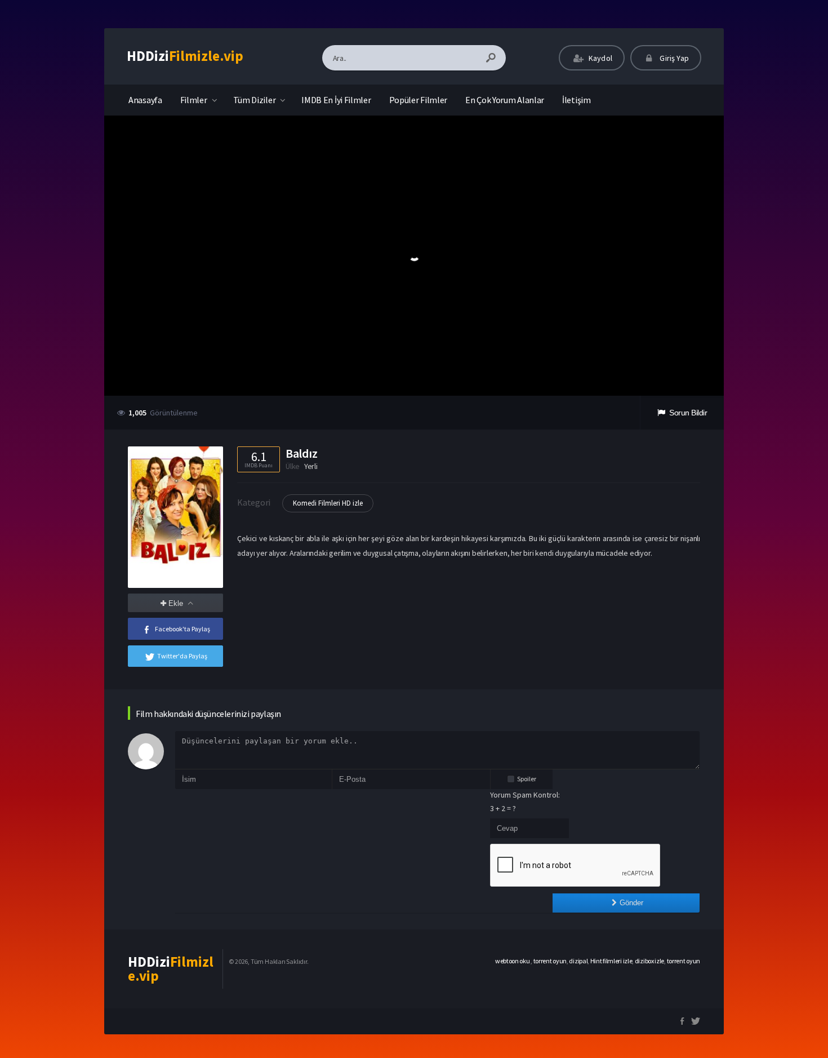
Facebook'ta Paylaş (182, 629)
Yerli (311, 466)
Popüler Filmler (418, 99)
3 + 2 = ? (503, 808)
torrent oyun (550, 961)
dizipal (578, 961)
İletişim (576, 99)
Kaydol (599, 58)
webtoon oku (513, 961)
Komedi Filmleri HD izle (328, 503)
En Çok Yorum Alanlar (504, 99)
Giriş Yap (673, 58)
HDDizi (185, 56)
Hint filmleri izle (611, 961)
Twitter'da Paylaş (182, 656)
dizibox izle (649, 961)
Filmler (193, 99)
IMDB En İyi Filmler (336, 99)
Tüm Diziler (254, 99)
